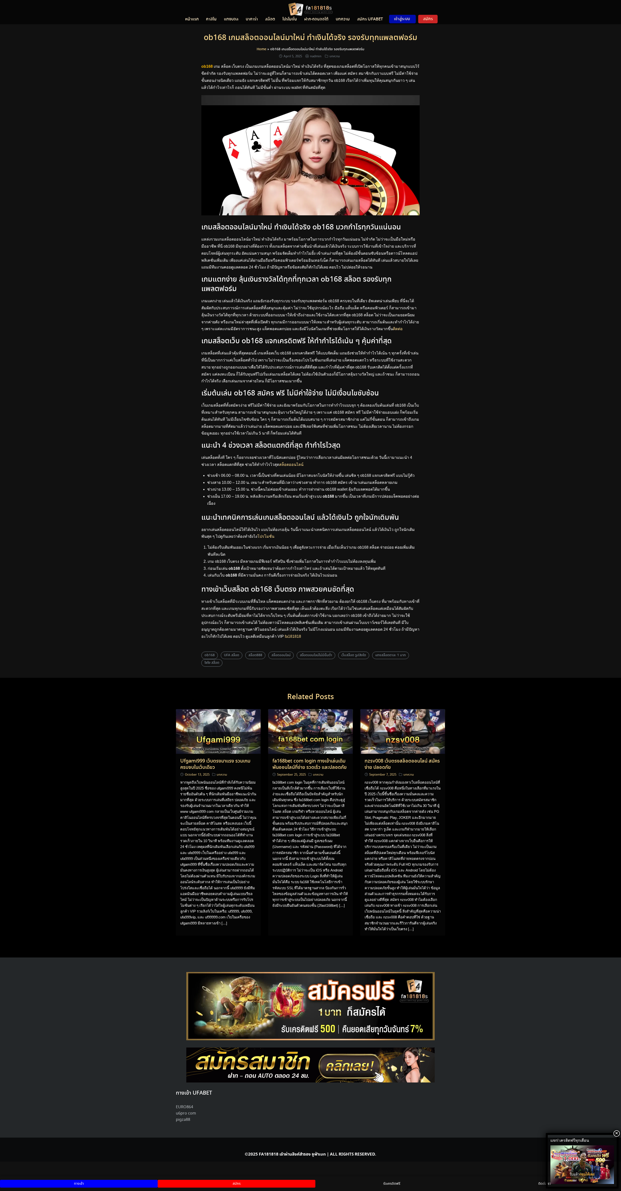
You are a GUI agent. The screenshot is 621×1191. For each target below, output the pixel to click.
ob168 (209, 655)
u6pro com (186, 1113)
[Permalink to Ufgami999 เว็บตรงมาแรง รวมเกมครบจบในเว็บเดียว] (218, 731)
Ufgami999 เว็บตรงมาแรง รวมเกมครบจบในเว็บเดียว (215, 764)
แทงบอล (231, 19)
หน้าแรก (192, 19)
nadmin (315, 56)
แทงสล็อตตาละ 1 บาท (390, 655)
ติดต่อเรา (544, 1183)
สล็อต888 (255, 655)
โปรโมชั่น (265, 536)
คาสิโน (211, 19)
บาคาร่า (252, 19)
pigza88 (183, 1120)
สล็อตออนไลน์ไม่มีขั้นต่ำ (316, 655)
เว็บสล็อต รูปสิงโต (353, 655)
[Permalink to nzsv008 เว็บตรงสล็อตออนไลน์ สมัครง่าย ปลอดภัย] (402, 731)
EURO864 (184, 1107)
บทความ (343, 19)
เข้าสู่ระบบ (402, 19)
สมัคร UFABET (370, 19)
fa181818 (293, 636)
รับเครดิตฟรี (391, 1183)
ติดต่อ (398, 329)
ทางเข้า (79, 1183)
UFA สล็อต (231, 655)
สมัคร (428, 19)
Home (261, 49)
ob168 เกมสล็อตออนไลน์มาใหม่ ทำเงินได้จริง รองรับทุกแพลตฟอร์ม (310, 38)
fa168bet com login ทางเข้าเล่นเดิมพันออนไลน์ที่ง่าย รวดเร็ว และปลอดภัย (309, 764)
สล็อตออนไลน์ (291, 464)
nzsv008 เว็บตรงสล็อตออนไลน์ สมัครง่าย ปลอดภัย (402, 764)
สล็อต (270, 19)
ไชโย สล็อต (211, 662)
